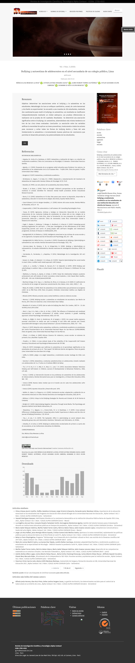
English (104, 612)
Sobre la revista (78, 611)
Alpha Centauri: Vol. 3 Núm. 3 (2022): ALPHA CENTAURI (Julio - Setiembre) (53, 563)
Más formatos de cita (106, 174)
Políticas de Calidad (93, 11)
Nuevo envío (107, 11)
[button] (102, 221)
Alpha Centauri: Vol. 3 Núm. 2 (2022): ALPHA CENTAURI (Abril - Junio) (47, 540)
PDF (25, 143)
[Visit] (81, 620)
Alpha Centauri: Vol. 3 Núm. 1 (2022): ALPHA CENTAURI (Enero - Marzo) (56, 530)
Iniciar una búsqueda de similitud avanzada (40, 573)
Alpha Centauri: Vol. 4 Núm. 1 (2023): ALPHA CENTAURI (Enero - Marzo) (44, 521)
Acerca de (42, 11)
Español (105, 615)
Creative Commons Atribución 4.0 (62, 448)
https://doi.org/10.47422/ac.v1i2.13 (107, 170)
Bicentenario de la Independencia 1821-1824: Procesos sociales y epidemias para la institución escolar (73, 556)
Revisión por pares (76, 11)
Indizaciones (76, 613)
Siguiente (79, 568)
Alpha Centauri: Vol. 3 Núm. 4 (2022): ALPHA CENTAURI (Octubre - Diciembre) (95, 525)
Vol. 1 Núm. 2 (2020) (67, 67)
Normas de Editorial (58, 11)
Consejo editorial (78, 616)
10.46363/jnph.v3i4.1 (104, 212)
